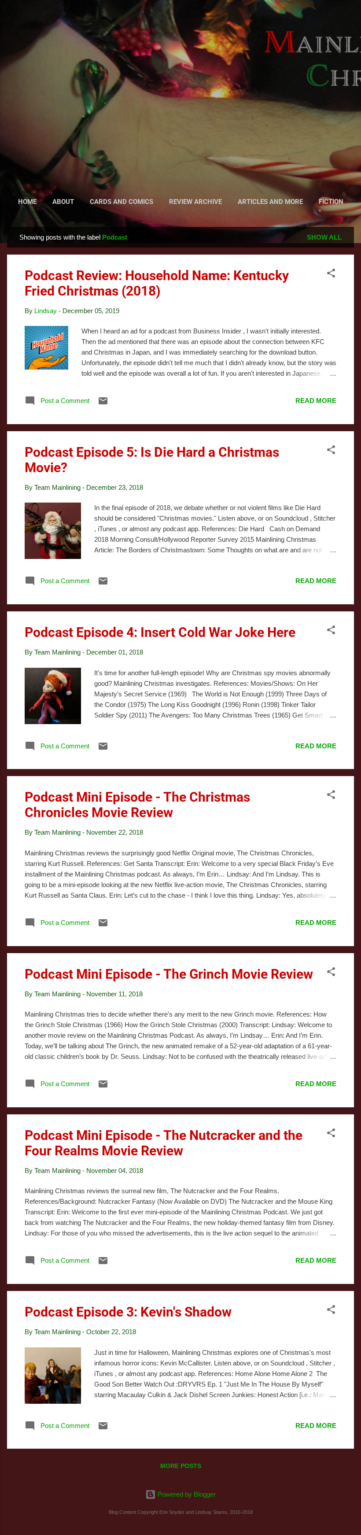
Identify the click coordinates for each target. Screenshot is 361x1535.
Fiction (331, 202)
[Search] (348, 24)
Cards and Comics (121, 202)
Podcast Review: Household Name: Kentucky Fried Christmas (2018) (157, 283)
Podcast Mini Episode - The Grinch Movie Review (169, 974)
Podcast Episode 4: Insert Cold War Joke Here (160, 632)
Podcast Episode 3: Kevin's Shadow (128, 1312)
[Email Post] (103, 403)
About (63, 202)
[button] (331, 274)
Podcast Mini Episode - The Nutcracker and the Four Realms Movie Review (163, 1143)
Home (27, 202)
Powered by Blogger (186, 1494)
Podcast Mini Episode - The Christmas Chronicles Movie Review (137, 804)
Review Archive (195, 202)
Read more (315, 400)
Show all (324, 237)
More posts (180, 1465)
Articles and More (270, 202)
